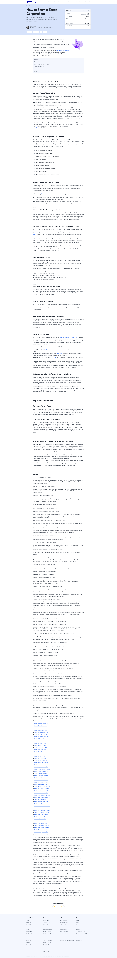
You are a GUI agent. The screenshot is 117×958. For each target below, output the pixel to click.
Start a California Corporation (41, 732)
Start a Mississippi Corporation (41, 775)
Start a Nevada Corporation (40, 784)
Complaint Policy (79, 924)
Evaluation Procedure (80, 935)
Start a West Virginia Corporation (41, 827)
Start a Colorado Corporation (41, 734)
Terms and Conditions (80, 931)
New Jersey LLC (29, 946)
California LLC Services (47, 924)
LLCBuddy (37, 127)
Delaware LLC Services (47, 929)
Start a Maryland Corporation (41, 767)
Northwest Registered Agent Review (67, 924)
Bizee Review (62, 927)
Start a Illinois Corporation (40, 751)
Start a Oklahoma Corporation (41, 801)
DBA (45, 386)
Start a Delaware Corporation (41, 741)
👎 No (62, 906)
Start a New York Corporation (41, 793)
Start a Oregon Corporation (40, 803)
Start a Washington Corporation (41, 825)
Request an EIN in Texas (40, 171)
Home (27, 5)
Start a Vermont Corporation (41, 821)
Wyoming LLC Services (47, 944)
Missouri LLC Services (47, 946)
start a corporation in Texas (62, 50)
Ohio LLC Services (46, 951)
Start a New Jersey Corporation (41, 788)
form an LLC (62, 123)
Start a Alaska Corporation (40, 726)
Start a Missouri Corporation (40, 777)
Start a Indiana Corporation (40, 754)
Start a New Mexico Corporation (41, 790)
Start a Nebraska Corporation (41, 782)
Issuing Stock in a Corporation (41, 165)
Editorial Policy (79, 940)
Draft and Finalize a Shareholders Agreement (44, 168)
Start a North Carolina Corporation (42, 795)
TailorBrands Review (64, 933)
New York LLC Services (47, 935)
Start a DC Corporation (39, 738)
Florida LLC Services (47, 927)
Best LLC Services (46, 920)
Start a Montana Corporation (41, 780)
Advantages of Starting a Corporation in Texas (43, 69)
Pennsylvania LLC (29, 938)
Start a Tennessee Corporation (41, 814)
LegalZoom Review (63, 920)
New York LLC (29, 933)
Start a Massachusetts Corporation (42, 769)
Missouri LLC (28, 944)
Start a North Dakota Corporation (42, 797)
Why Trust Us (36, 31)
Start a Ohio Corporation (40, 799)
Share (45, 31)
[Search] (90, 2)
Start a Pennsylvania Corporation (42, 806)
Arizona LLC (28, 940)
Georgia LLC (28, 929)
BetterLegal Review (63, 929)
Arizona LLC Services (47, 942)
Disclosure (29, 31)
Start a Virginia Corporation (40, 823)
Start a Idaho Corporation (40, 749)
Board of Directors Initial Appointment (43, 153)
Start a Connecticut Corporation (41, 736)
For (52, 357)
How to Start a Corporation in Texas (41, 64)
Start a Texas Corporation (40, 816)
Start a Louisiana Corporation (41, 762)
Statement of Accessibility (81, 927)
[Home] (31, 2)
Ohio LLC (28, 949)
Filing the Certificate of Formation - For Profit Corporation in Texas (49, 156)
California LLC (29, 922)
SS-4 (55, 357)
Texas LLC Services (46, 922)
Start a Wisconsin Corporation (41, 829)
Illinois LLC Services (47, 938)
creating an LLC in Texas (38, 42)
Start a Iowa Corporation (40, 756)
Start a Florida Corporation (40, 743)
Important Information (39, 66)
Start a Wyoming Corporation (41, 832)
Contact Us (78, 920)
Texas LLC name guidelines (65, 193)
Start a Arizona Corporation (40, 728)
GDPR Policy (78, 938)
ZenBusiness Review (64, 922)
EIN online (45, 349)
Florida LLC (28, 924)
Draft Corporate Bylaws (40, 159)
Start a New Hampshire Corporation (42, 786)
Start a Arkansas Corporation (41, 730)
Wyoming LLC (29, 942)
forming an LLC (41, 193)
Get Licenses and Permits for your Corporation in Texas (46, 174)
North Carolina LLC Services (48, 933)
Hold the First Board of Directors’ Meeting (44, 162)
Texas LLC (28, 920)
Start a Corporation (32, 5)
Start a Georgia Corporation (40, 745)
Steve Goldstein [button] (33, 25)
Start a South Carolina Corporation (42, 810)
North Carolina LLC (30, 931)
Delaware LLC (29, 927)
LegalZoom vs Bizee (63, 938)
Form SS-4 (59, 353)
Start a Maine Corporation (40, 764)
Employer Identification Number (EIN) (68, 337)
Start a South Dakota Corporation (42, 812)
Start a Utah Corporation (40, 819)
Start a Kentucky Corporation (41, 760)
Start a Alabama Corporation (41, 723)
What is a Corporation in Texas (40, 61)
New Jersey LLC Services (48, 949)
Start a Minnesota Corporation (41, 773)
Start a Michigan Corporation (41, 771)
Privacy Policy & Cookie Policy (82, 933)
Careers (77, 922)
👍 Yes (55, 906)
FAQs (35, 71)
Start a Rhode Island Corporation (42, 808)
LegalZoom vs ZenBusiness (65, 935)
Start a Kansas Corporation (40, 758)
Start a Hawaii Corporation (40, 747)
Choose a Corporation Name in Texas (43, 150)
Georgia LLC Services (47, 931)
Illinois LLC (28, 935)
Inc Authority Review (64, 931)
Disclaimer (78, 929)
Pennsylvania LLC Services (48, 940)
